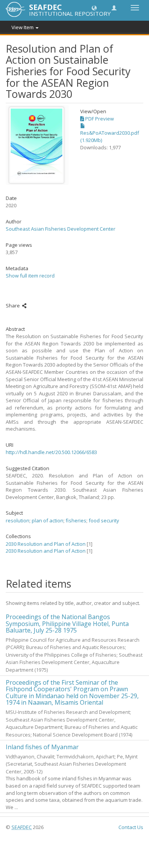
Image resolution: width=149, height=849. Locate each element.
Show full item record (30, 275)
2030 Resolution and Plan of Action (46, 543)
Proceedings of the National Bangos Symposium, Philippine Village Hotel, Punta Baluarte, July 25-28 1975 (67, 623)
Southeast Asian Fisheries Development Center (60, 228)
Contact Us (130, 827)
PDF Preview (99, 118)
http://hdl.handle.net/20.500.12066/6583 (51, 452)
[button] (94, 7)
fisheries (76, 520)
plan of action (47, 520)
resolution (17, 520)
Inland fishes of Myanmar (42, 747)
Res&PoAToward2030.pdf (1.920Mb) (109, 136)
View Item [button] (23, 27)
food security (104, 520)
